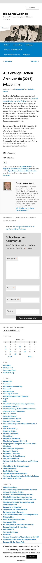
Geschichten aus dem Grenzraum (15, 509)
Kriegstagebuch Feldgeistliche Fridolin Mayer (19, 443)
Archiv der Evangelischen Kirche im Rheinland (20, 489)
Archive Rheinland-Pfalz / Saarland (15, 396)
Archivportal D (8, 529)
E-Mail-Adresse (13, 299)
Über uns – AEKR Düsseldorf (13, 49)
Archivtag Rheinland (10, 394)
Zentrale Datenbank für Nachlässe (15, 527)
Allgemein (6, 169)
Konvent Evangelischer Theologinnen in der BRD (21, 537)
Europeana (7, 534)
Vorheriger (7, 61)
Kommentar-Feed (9, 370)
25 (25, 352)
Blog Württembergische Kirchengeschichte (18, 404)
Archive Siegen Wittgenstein (13, 448)
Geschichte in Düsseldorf (12, 507)
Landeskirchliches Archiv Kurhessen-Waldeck (19, 539)
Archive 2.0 (7, 389)
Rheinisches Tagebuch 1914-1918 (15, 441)
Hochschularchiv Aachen (12, 418)
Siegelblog (7, 446)
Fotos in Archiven (9, 413)
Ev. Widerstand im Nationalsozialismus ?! (18, 524)
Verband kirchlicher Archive (27, 171)
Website (10, 311)
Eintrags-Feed (8, 367)
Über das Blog (17, 45)
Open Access (12, 171)
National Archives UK (10, 433)
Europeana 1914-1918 (10, 406)
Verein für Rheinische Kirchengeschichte (18, 494)
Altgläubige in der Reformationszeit (16, 466)
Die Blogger (29, 45)
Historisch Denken (9, 416)
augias (5, 399)
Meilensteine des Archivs (12, 54)
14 (5, 349)
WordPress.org (8, 372)
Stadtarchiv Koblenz (10, 451)
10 (20, 347)
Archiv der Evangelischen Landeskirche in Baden (21, 476)
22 (10, 352)
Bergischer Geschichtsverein (13, 512)
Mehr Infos (21, 560)
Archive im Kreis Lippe (11, 421)
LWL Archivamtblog (10, 428)
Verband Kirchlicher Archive (13, 492)
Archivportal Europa (10, 532)
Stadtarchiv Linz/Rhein (11, 453)
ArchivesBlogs (8, 391)
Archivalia (6, 384)
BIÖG (5, 401)
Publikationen (25, 169)
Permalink (6, 175)
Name (10, 288)
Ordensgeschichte (9, 468)
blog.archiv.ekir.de (15, 14)
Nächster (35, 61)
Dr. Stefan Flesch (25, 166)
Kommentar (12, 258)
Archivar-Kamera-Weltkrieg (12, 386)
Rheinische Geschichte (11, 438)
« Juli (10, 356)
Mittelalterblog (8, 517)
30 (15, 354)
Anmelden (6, 365)
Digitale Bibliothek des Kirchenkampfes (17, 497)
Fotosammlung (15, 169)
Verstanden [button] (31, 557)
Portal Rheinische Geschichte (13, 519)
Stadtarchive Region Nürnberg (14, 456)
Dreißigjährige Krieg (10, 471)
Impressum (26, 54)
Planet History (8, 436)
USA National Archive (11, 458)
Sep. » (30, 356)
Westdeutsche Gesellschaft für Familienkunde (19, 499)
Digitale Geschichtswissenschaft (14, 473)
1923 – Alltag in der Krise (12, 478)
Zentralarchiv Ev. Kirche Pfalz (13, 542)
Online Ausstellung (10, 487)
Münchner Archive (9, 431)
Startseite (7, 45)
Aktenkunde (7, 381)
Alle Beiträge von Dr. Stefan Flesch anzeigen (25, 209)
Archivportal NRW (9, 522)
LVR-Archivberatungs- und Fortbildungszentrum (20, 514)
